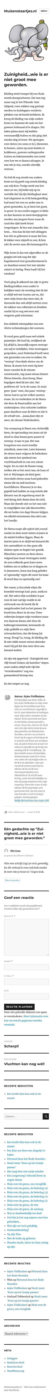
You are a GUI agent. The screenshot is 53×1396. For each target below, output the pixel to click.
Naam (8, 961)
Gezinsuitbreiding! (18, 1229)
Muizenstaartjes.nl (20, 11)
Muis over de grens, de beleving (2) (27, 1196)
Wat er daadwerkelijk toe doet (24, 1213)
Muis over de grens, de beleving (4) (27, 1188)
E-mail (9, 976)
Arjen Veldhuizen (16, 812)
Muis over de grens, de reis (22, 1204)
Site (6, 990)
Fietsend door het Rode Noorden (26, 1158)
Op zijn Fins (14, 1234)
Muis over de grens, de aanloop (25, 1209)
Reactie (9, 916)
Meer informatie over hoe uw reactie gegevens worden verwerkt (26, 1020)
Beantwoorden (12, 880)
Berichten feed (15, 1362)
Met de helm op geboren (21, 1238)
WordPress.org (15, 1370)
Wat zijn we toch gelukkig (22, 1225)
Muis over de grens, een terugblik (26, 1183)
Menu (44, 11)
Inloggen (12, 1358)
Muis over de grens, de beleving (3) (27, 1192)
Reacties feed (14, 1366)
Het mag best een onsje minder (25, 1171)
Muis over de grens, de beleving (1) (27, 1200)
